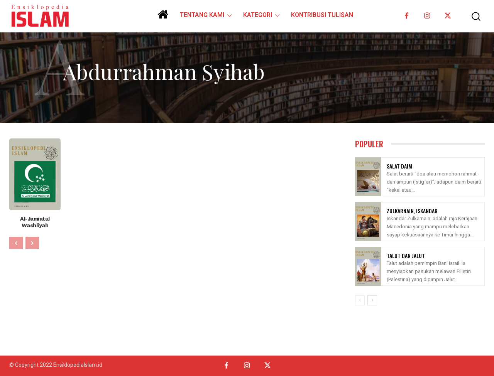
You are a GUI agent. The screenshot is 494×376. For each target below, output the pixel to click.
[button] (472, 16)
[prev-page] (16, 243)
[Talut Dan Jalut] (368, 266)
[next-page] (372, 300)
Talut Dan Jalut (406, 255)
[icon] (163, 17)
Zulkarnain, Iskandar (412, 211)
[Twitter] (447, 16)
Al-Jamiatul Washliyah (35, 222)
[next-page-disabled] (32, 243)
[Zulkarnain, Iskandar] (368, 221)
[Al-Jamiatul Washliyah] (35, 174)
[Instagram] (427, 16)
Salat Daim (399, 166)
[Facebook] (406, 16)
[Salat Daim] (368, 176)
